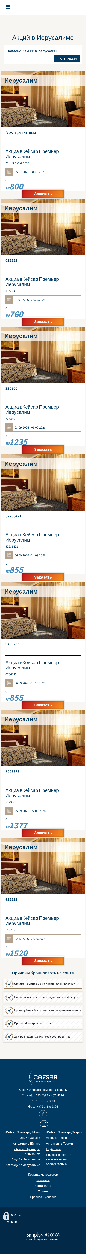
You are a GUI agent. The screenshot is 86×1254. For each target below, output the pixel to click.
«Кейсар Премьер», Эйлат (22, 1132)
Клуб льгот (53, 1149)
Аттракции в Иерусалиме (23, 1165)
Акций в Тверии (56, 1138)
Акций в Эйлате (29, 1138)
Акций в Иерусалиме (26, 1159)
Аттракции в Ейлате (26, 1143)
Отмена (43, 1191)
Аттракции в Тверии (59, 1143)
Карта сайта (43, 1186)
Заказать (43, 193)
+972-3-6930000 (46, 1101)
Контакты (43, 1180)
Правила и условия (43, 1197)
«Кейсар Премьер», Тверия (64, 1132)
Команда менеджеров (43, 1174)
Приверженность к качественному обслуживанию (58, 1159)
